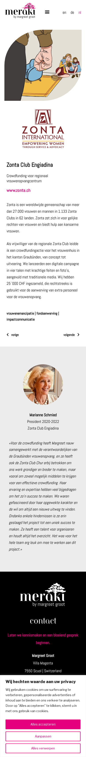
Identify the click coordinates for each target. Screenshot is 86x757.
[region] (43, 716)
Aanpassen (43, 736)
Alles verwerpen (43, 748)
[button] (47, 12)
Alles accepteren (43, 724)
